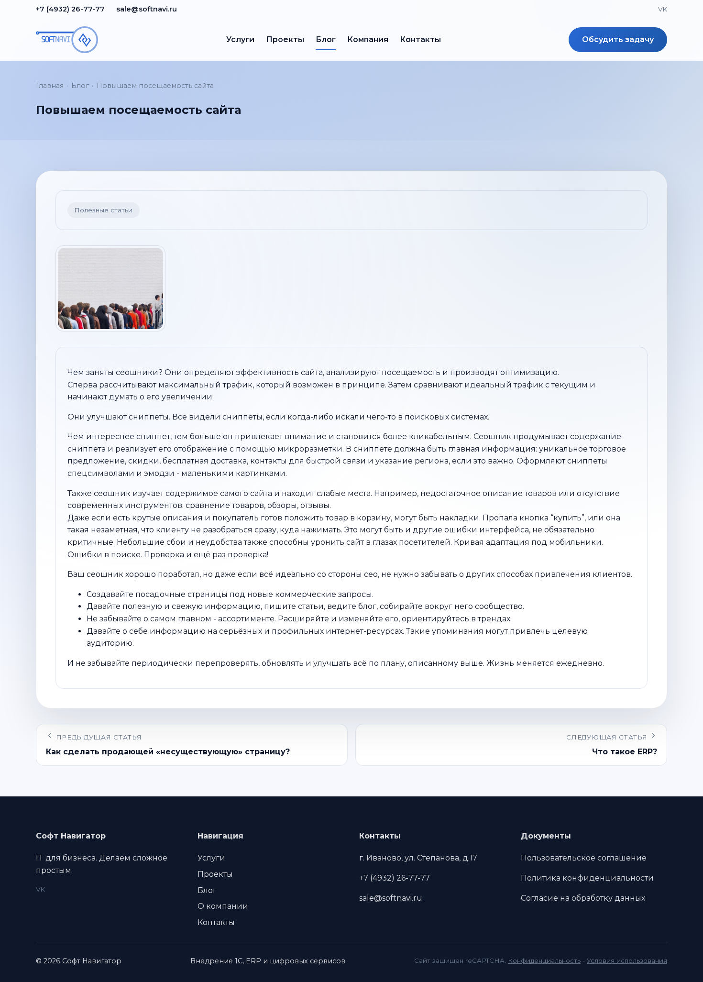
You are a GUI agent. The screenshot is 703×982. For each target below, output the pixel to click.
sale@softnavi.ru (146, 9)
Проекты (285, 39)
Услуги (240, 39)
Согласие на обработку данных (583, 898)
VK (662, 9)
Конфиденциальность (544, 960)
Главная (50, 85)
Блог (326, 39)
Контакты (420, 39)
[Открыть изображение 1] (110, 288)
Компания (367, 39)
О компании (223, 906)
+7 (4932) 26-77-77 (70, 9)
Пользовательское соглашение (584, 857)
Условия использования (627, 960)
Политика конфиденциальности (587, 878)
